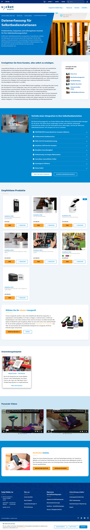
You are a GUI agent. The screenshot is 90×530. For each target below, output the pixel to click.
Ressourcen (69, 8)
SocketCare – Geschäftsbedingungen (55, 506)
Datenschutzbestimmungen (53, 503)
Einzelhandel (28, 15)
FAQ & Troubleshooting (74, 500)
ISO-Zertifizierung (28, 507)
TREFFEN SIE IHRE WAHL (13, 332)
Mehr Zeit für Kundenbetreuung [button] (46, 141)
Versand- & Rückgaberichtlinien (54, 509)
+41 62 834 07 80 (12, 502)
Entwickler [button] (84, 8)
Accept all (83, 526)
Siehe (9, 225)
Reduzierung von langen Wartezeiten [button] (48, 154)
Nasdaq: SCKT (6, 507)
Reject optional (73, 526)
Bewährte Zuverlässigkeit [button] (44, 150)
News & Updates (28, 500)
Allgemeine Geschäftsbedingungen (55, 499)
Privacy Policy (21, 527)
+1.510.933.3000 (12, 504)
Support (71, 507)
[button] (68, 1)
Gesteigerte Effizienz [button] (42, 163)
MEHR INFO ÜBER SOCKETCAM (41, 468)
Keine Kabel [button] (39, 168)
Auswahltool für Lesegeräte (43, 324)
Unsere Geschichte (28, 497)
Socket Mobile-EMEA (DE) (8, 15)
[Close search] (82, 1)
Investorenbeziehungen (30, 504)
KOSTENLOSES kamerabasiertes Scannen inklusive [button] (52, 132)
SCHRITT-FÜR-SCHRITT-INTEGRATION (42, 174)
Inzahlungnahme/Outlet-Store (76, 497)
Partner (63, 1)
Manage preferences (60, 526)
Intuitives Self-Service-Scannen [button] (46, 145)
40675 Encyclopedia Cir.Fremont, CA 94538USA (8, 498)
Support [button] (49, 1)
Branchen (77, 8)
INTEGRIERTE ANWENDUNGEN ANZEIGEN (65, 174)
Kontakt (57, 1)
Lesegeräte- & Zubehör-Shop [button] (55, 8)
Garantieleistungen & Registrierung (77, 504)
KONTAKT (28, 332)
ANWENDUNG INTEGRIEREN (61, 468)
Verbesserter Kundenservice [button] (45, 136)
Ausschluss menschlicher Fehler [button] (45, 159)
